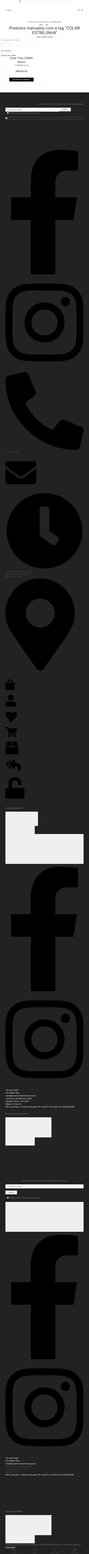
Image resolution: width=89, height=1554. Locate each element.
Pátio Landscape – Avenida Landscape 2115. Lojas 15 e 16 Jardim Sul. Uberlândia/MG (39, 1475)
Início (41, 25)
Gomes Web (10, 1547)
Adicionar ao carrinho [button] (21, 79)
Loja (46, 25)
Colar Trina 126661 (21, 58)
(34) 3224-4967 (12, 1090)
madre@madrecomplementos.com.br (20, 1096)
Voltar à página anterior (44, 37)
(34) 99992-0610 (12, 1093)
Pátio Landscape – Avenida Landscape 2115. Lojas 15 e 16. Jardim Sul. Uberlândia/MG (39, 1107)
